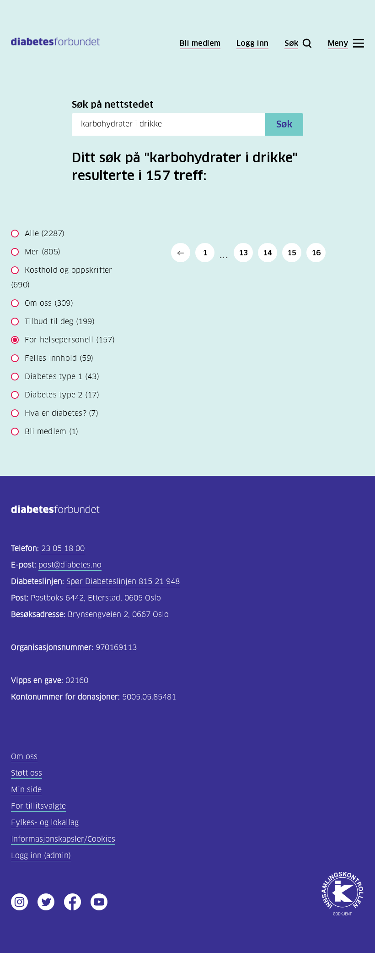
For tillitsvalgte (38, 806)
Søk (284, 124)
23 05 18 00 (63, 548)
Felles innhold (59, 358)
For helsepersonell (70, 340)
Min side (26, 789)
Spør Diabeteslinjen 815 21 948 (123, 581)
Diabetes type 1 (62, 376)
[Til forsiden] (55, 43)
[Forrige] (180, 252)
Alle (45, 233)
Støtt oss (26, 773)
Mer (42, 252)
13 (243, 252)
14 (267, 252)
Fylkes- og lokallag (45, 822)
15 (291, 252)
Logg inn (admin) (41, 855)
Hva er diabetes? (61, 413)
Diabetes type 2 (62, 395)
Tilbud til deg (60, 321)
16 (316, 252)
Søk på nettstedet (113, 104)
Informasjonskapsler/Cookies (63, 839)
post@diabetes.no (70, 565)
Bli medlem (51, 431)
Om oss (49, 303)
